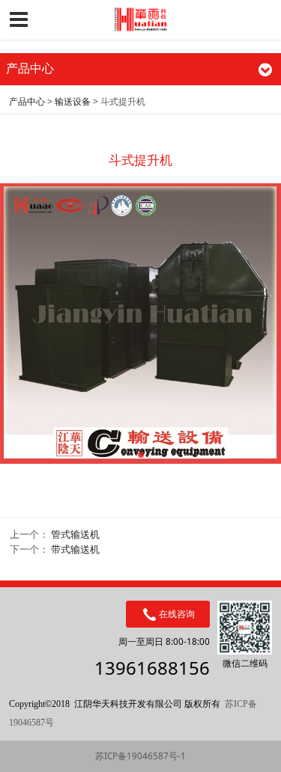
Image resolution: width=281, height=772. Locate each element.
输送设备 (73, 101)
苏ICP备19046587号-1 (140, 756)
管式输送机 (75, 534)
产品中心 (27, 101)
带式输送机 (75, 549)
